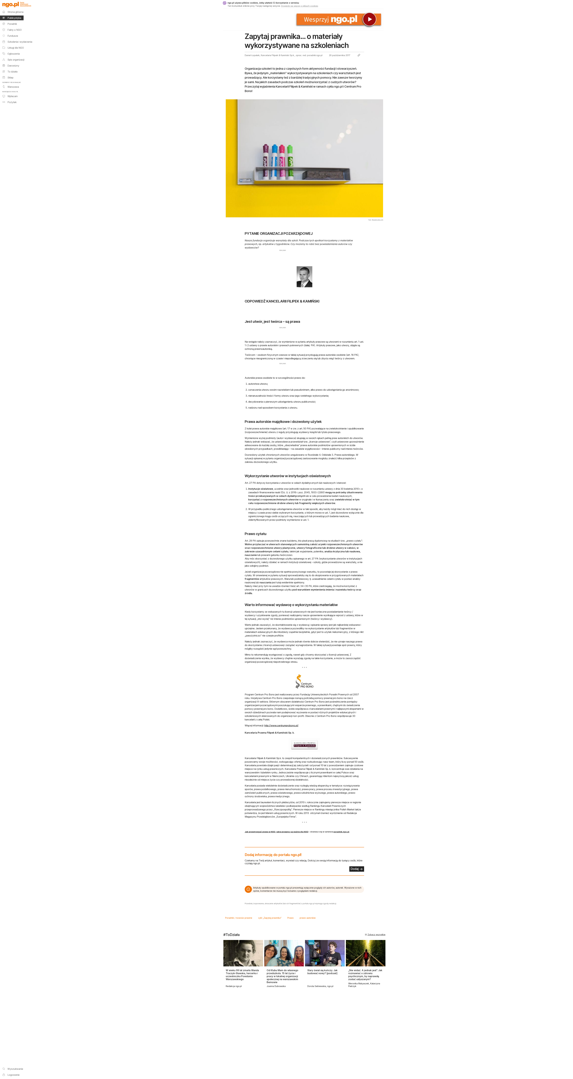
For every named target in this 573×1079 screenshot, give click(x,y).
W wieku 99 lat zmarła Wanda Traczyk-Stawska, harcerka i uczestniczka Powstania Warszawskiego (242, 975)
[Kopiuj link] (359, 55)
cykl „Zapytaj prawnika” (269, 918)
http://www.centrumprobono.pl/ (281, 725)
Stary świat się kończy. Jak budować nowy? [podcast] (322, 972)
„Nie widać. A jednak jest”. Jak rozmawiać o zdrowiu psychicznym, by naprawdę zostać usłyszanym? (365, 975)
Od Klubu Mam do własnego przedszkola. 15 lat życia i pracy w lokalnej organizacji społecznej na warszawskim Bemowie (282, 976)
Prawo (290, 918)
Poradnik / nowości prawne (238, 918)
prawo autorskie (308, 918)
